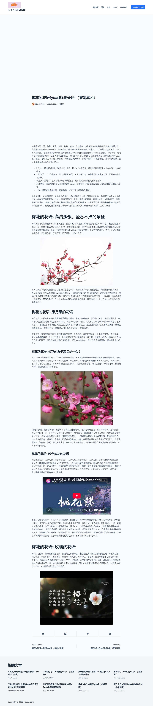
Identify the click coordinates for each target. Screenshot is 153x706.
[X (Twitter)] (65, 634)
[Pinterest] (88, 634)
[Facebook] (43, 634)
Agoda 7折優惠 (138, 7)
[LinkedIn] (110, 634)
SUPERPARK (16, 10)
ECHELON (123, 7)
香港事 (61, 104)
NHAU (115, 7)
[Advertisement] (76, 51)
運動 (102, 7)
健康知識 (95, 7)
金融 (108, 7)
